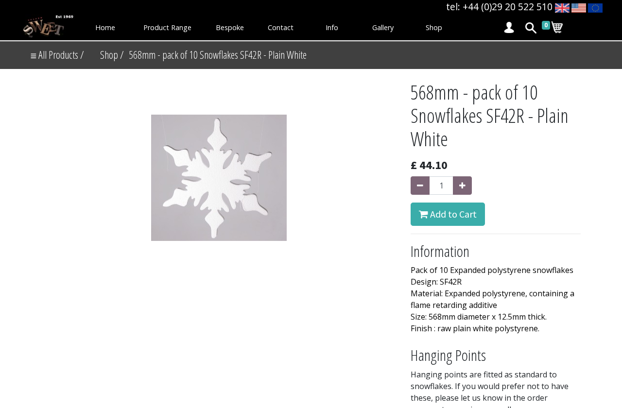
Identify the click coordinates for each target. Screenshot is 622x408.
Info (332, 27)
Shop (434, 27)
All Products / (60, 55)
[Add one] (462, 185)
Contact (281, 27)
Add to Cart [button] (452, 214)
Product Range (167, 27)
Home (105, 27)
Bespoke (230, 27)
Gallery (383, 27)
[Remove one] (420, 185)
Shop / (112, 55)
